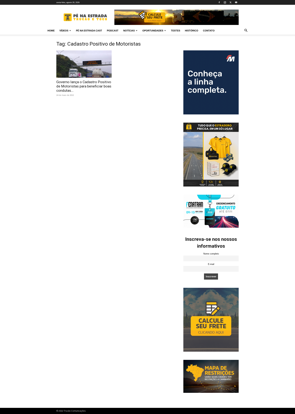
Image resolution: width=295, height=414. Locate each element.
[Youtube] (236, 2)
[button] (246, 30)
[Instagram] (224, 2)
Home (51, 30)
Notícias (129, 30)
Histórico (191, 30)
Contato (209, 30)
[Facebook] (219, 2)
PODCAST (112, 30)
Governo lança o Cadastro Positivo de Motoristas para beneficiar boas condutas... (83, 86)
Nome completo (211, 254)
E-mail (211, 264)
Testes (175, 30)
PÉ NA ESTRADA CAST (89, 30)
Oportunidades (152, 30)
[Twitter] (230, 2)
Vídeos (63, 30)
